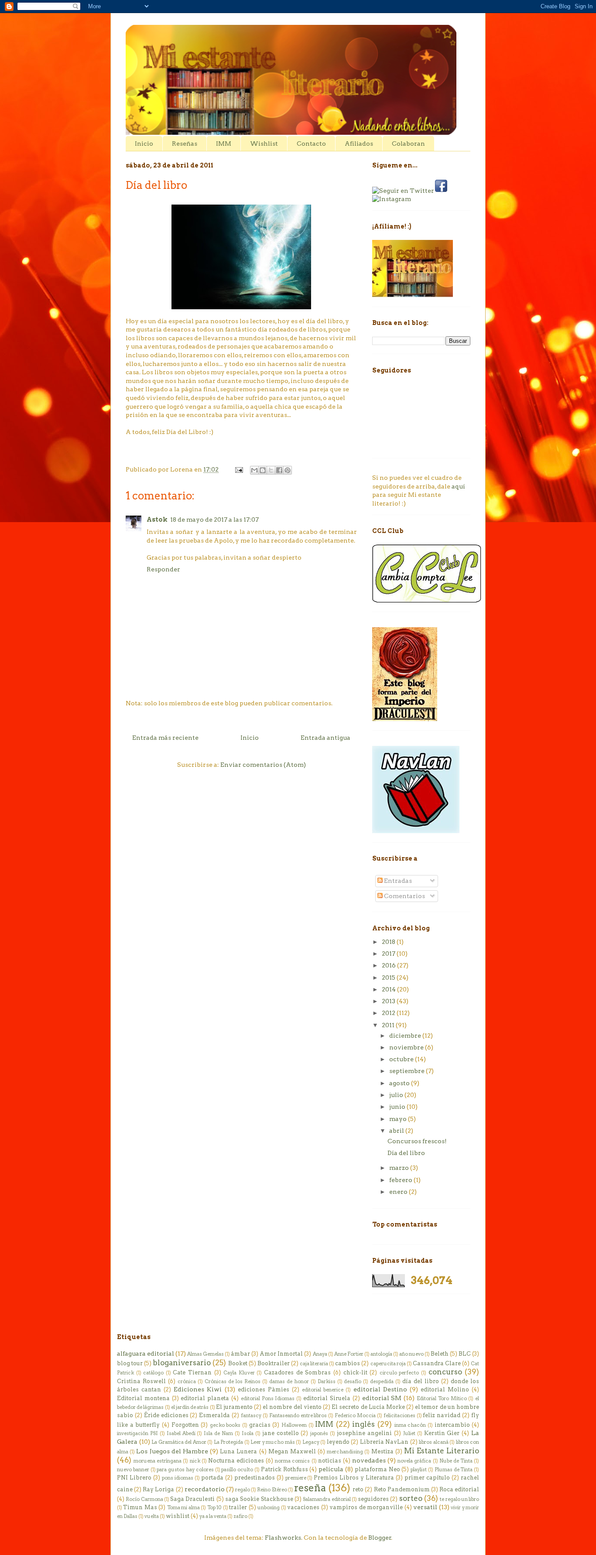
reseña (310, 1488)
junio (398, 1106)
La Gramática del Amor (178, 1442)
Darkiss (327, 1381)
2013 (389, 1001)
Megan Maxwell (292, 1451)
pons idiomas (177, 1478)
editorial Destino (380, 1389)
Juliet (409, 1433)
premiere (295, 1478)
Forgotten (185, 1425)
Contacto (311, 143)
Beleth (440, 1353)
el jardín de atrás (190, 1407)
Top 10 (214, 1507)
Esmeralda (214, 1415)
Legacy (310, 1442)
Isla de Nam (218, 1433)
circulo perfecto (399, 1373)
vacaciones (303, 1507)
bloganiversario (182, 1362)
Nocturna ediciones (236, 1460)
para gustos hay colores (185, 1469)
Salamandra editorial (326, 1499)
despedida (382, 1381)
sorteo (410, 1498)
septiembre (407, 1070)
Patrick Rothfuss (284, 1469)
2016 (389, 965)
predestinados (254, 1477)
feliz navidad (441, 1415)
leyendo (338, 1442)
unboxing (268, 1507)
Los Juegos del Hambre (172, 1451)
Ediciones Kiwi (198, 1389)
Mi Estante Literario (441, 1450)
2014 (389, 989)
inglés (363, 1424)
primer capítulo (427, 1477)
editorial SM (382, 1397)
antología (381, 1354)
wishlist (177, 1516)
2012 (389, 1012)
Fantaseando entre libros (298, 1415)
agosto (400, 1083)
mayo (398, 1118)
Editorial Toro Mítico (442, 1398)
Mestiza (382, 1451)
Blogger (379, 1537)
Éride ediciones (166, 1415)
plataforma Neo (377, 1469)
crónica (187, 1381)
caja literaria (314, 1363)
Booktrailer (273, 1363)
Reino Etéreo (272, 1490)
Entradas (397, 880)
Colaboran (408, 143)
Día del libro (406, 1152)
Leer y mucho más (272, 1442)
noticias (329, 1460)
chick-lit (355, 1372)
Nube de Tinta (456, 1461)
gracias (260, 1425)
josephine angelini (364, 1433)
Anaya (320, 1354)
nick (195, 1461)
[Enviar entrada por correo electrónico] (238, 469)
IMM (223, 143)
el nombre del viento (292, 1407)
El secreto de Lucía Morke (368, 1407)
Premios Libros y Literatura (354, 1477)
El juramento (234, 1407)
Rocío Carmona (144, 1499)
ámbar (240, 1353)
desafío (352, 1381)
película (331, 1469)
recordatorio (205, 1489)
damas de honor (289, 1381)
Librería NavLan (384, 1442)
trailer (238, 1507)
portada (212, 1477)
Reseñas (184, 143)
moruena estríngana (158, 1461)
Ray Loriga (158, 1489)
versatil (425, 1507)
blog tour (130, 1363)
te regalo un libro (459, 1499)
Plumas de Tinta (454, 1469)
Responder (163, 569)
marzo (399, 1167)
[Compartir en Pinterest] (287, 470)
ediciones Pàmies (263, 1389)
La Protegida (228, 1442)
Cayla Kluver (239, 1373)
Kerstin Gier (442, 1433)
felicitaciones (399, 1415)
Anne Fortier (348, 1354)
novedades (369, 1460)
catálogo (153, 1373)
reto (358, 1489)
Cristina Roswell (141, 1381)
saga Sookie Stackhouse (259, 1499)
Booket (237, 1363)
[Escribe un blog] (262, 470)
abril (397, 1130)
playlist (419, 1469)
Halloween (294, 1425)
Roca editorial (459, 1489)
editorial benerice (322, 1390)
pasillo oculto (237, 1469)
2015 (389, 977)
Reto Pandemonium (402, 1489)
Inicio (144, 143)
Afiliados (359, 143)
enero (399, 1191)
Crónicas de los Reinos (232, 1381)
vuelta (151, 1516)
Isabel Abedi (181, 1433)
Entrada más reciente (165, 737)
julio (396, 1094)
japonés (319, 1433)
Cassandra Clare (437, 1363)
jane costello (280, 1433)
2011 (389, 1025)
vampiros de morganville (366, 1507)
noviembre (407, 1047)
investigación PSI (137, 1433)
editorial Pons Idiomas (268, 1398)
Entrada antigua (325, 737)
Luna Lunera (238, 1451)
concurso (445, 1371)
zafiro (240, 1516)
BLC (465, 1353)
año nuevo (411, 1354)
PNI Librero (134, 1477)
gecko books (225, 1425)
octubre (402, 1059)
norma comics (292, 1461)
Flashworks (283, 1537)
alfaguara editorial (145, 1353)
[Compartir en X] (271, 470)
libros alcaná (434, 1442)
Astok (157, 519)
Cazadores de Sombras (297, 1372)
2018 (389, 941)
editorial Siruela (326, 1398)
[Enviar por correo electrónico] (254, 470)
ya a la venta (212, 1516)
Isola (247, 1433)
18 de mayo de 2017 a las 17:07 (214, 519)
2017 (389, 953)
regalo (242, 1490)
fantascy (251, 1415)
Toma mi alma (183, 1507)
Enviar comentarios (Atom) (263, 764)
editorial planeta (205, 1398)
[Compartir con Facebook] (279, 470)
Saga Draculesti (192, 1499)
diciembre (405, 1035)
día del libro (420, 1381)
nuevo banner (133, 1469)
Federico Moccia (355, 1415)
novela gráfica (414, 1461)
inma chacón (410, 1425)
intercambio (452, 1425)
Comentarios (404, 895)
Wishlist (264, 143)
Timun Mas (140, 1507)
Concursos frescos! (417, 1141)
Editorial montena (143, 1398)
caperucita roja (388, 1363)
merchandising (345, 1452)
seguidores (373, 1499)
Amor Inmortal (281, 1353)
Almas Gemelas (205, 1354)
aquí (458, 486)
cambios (347, 1363)
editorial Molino (445, 1389)
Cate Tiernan (192, 1372)
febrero (401, 1179)
